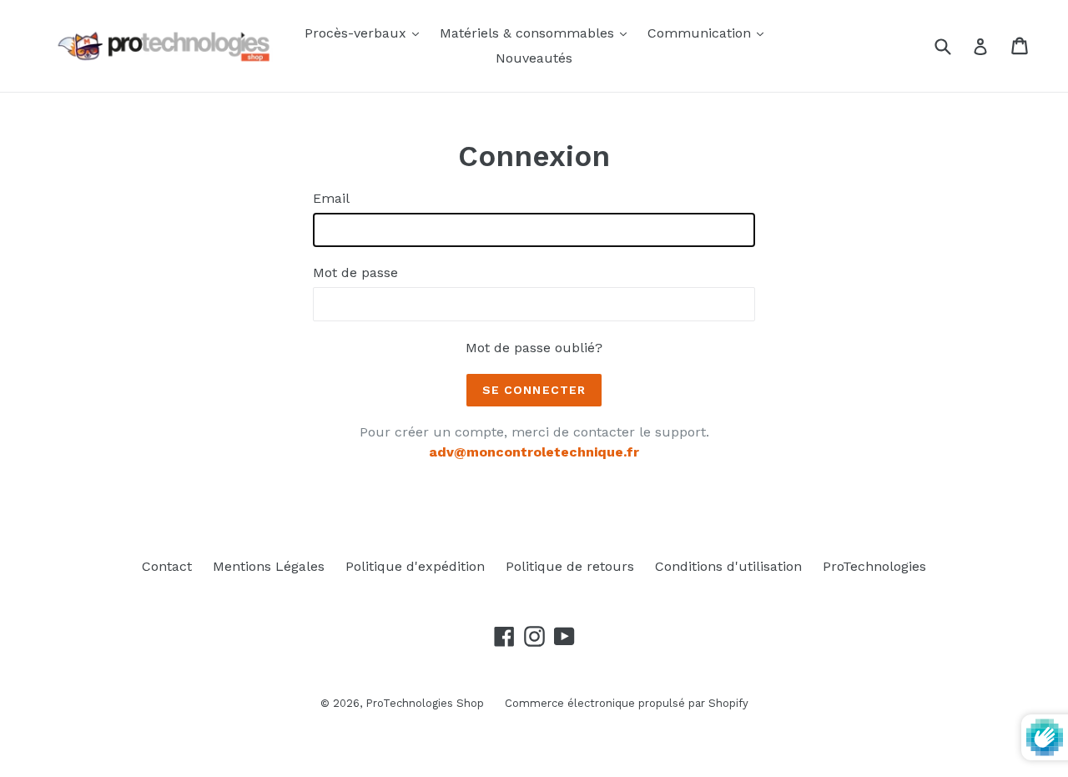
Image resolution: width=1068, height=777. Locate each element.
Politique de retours (570, 566)
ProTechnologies (874, 566)
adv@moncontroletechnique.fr (534, 452)
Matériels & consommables (537, 32)
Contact (167, 566)
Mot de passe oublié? (534, 348)
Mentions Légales (269, 566)
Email (331, 198)
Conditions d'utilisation (728, 566)
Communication (709, 32)
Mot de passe (355, 272)
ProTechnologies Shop (424, 703)
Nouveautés (534, 58)
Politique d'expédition (415, 566)
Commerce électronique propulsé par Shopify (626, 703)
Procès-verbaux (366, 32)
